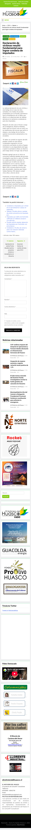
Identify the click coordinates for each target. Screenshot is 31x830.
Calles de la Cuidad (23, 1)
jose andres (7, 56)
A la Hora (6, 36)
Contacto (16, 5)
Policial (5, 39)
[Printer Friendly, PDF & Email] (23, 82)
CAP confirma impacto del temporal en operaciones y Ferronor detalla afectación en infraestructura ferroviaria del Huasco (19, 349)
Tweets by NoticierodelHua (10, 610)
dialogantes (8, 3)
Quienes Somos (16, 3)
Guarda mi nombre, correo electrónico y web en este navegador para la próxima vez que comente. (14, 323)
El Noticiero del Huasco (18, 356)
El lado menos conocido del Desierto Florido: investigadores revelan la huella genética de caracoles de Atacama (18, 380)
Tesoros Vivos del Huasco (10, 1)
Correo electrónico (10, 307)
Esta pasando (15, 36)
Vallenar (12, 39)
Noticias (23, 36)
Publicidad (24, 3)
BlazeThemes (21, 824)
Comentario (8, 279)
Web (5, 314)
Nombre (7, 299)
